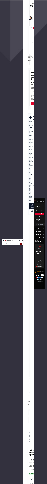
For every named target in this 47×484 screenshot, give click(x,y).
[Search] (21, 244)
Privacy (38, 285)
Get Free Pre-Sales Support (32, 206)
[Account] (19, 240)
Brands (37, 228)
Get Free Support (39, 213)
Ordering (37, 237)
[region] (39, 200)
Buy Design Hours (39, 216)
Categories (38, 231)
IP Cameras (38, 234)
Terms (37, 287)
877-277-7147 (39, 252)
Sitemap (41, 287)
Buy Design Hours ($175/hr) (33, 212)
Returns (42, 285)
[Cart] (22, 240)
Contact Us (39, 266)
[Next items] (29, 416)
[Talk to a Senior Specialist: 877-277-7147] (16, 240)
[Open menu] (3, 240)
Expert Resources (38, 241)
